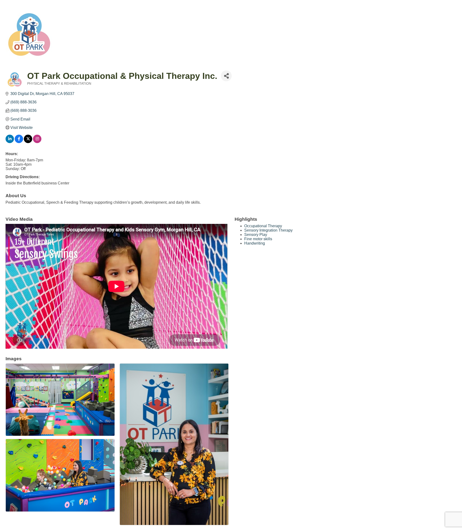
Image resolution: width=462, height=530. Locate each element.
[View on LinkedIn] (10, 142)
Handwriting (254, 243)
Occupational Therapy (263, 226)
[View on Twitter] (28, 142)
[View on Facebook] (19, 142)
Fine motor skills (258, 239)
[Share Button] (226, 75)
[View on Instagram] (37, 142)
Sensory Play (255, 235)
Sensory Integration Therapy (268, 230)
